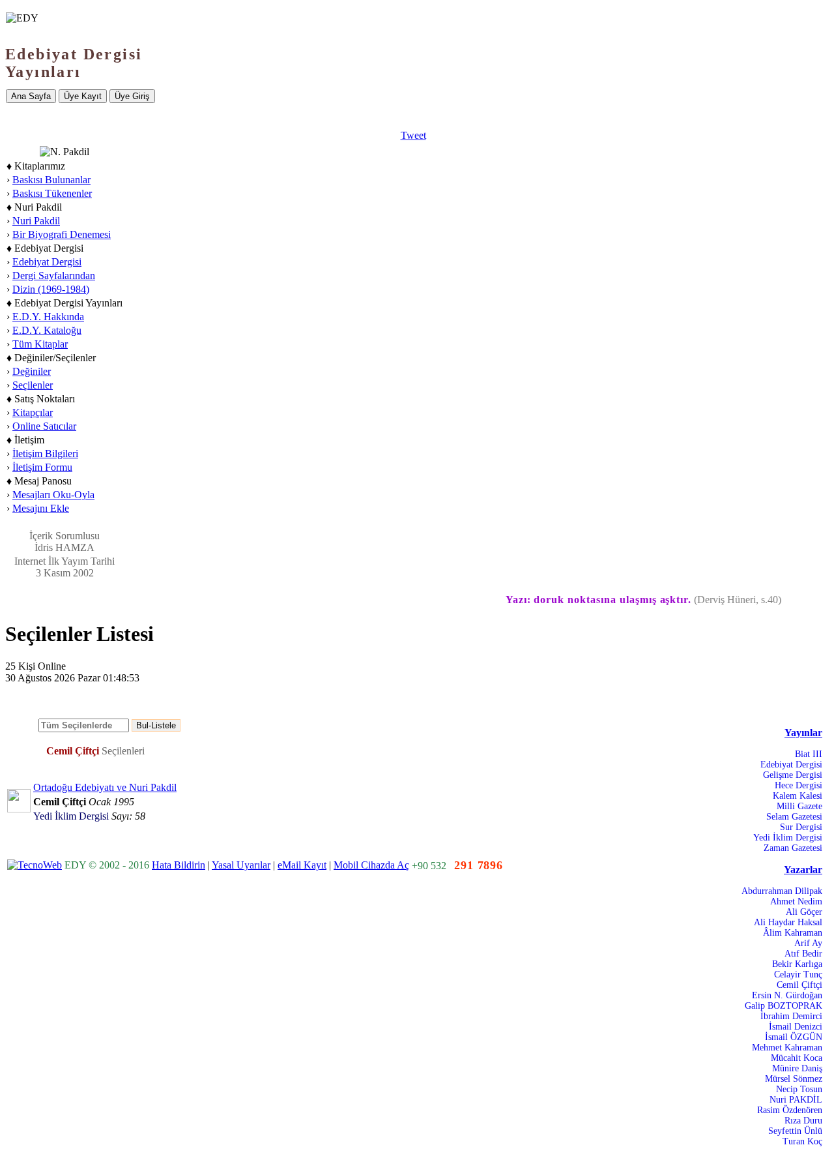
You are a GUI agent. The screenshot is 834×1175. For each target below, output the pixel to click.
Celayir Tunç (798, 974)
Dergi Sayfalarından (53, 275)
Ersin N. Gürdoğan (787, 995)
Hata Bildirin (178, 864)
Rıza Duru (803, 1120)
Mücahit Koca (796, 1058)
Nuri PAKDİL (795, 1100)
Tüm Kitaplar (40, 344)
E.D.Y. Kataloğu (46, 330)
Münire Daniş (797, 1068)
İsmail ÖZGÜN (793, 1037)
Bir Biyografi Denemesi (61, 234)
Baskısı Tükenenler (52, 193)
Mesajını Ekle (40, 508)
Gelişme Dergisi (792, 775)
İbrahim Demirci (791, 1016)
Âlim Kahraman (792, 933)
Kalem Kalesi (797, 796)
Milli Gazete (799, 806)
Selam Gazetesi (794, 817)
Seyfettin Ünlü (795, 1131)
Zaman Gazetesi (793, 848)
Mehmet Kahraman (787, 1047)
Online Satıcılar (44, 426)
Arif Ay (808, 943)
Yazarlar (803, 869)
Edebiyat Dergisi (46, 261)
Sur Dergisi (801, 827)
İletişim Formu (42, 467)
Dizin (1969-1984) (50, 289)
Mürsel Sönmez (793, 1079)
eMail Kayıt (302, 864)
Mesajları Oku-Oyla (53, 494)
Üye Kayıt (83, 96)
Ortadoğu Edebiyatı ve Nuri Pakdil (105, 787)
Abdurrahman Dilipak (781, 891)
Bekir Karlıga (797, 964)
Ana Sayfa (31, 96)
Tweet (413, 135)
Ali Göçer (804, 912)
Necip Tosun (799, 1089)
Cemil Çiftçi (799, 985)
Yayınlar (803, 732)
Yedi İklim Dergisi (787, 837)
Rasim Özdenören (789, 1110)
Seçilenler (32, 385)
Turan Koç (802, 1141)
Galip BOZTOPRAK (783, 1006)
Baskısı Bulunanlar (51, 179)
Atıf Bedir (803, 954)
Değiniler (31, 371)
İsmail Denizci (795, 1027)
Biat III (808, 754)
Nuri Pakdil (36, 220)
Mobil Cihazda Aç (371, 864)
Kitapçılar (32, 412)
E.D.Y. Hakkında (48, 316)
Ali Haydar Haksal (788, 922)
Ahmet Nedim (796, 901)
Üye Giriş (132, 96)
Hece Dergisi (798, 785)
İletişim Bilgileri (45, 453)
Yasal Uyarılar (241, 864)
